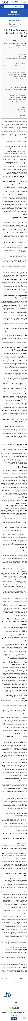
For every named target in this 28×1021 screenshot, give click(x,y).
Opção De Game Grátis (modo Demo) (16, 99)
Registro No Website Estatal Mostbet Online (15, 70)
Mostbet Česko (21, 54)
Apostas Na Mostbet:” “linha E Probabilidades (14, 49)
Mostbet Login (21, 80)
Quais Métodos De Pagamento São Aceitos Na (14, 47)
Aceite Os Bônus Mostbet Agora (17, 97)
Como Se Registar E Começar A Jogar (16, 101)
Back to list (14, 978)
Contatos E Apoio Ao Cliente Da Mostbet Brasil (14, 52)
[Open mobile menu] (26, 6)
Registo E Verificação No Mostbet (17, 95)
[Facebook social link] (18, 1008)
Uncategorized (12, 14)
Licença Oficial (21, 56)
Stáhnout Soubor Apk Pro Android (17, 111)
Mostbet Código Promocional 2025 (17, 74)
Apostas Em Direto (20, 45)
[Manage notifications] (24, 1018)
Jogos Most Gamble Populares (18, 78)
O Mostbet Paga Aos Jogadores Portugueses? (14, 65)
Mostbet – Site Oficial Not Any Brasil (16, 72)
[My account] (1, 6)
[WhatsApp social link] (12, 1008)
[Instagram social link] (15, 1008)
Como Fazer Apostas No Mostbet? (17, 87)
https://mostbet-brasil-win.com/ (15, 198)
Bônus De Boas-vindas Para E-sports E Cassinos (14, 43)
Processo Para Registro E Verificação (16, 93)
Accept (14, 1018)
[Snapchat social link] (10, 1008)
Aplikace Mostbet (21, 109)
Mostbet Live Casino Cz (19, 76)
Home (18, 14)
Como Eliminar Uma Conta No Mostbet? (16, 85)
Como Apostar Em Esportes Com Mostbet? (15, 103)
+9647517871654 (14, 2)
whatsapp (23, 2)
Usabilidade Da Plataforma (19, 83)
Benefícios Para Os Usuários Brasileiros (16, 67)
